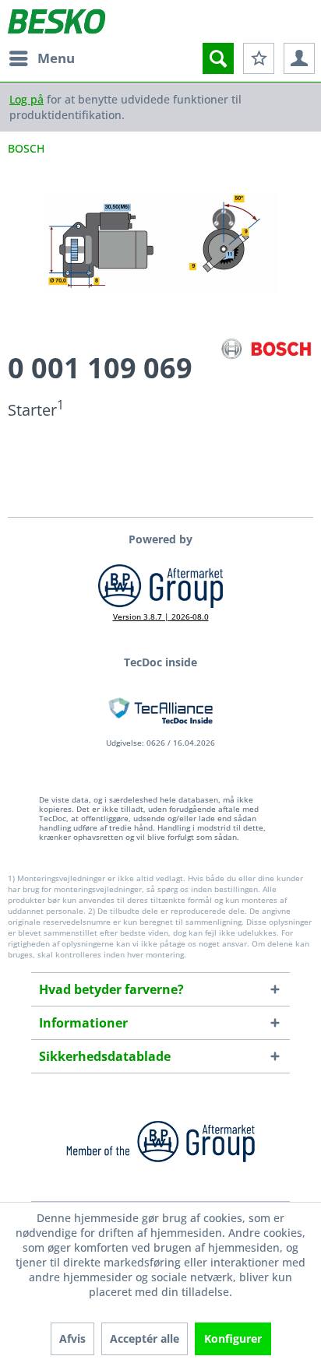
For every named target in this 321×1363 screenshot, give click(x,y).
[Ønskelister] (258, 58)
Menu (56, 58)
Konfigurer (233, 1338)
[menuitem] (41, 58)
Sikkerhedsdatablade (105, 1056)
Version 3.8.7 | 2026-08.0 (161, 616)
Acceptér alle (144, 1338)
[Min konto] (299, 58)
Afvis (72, 1338)
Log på (26, 99)
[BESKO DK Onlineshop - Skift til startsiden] (56, 21)
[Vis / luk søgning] (218, 58)
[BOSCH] (266, 349)
